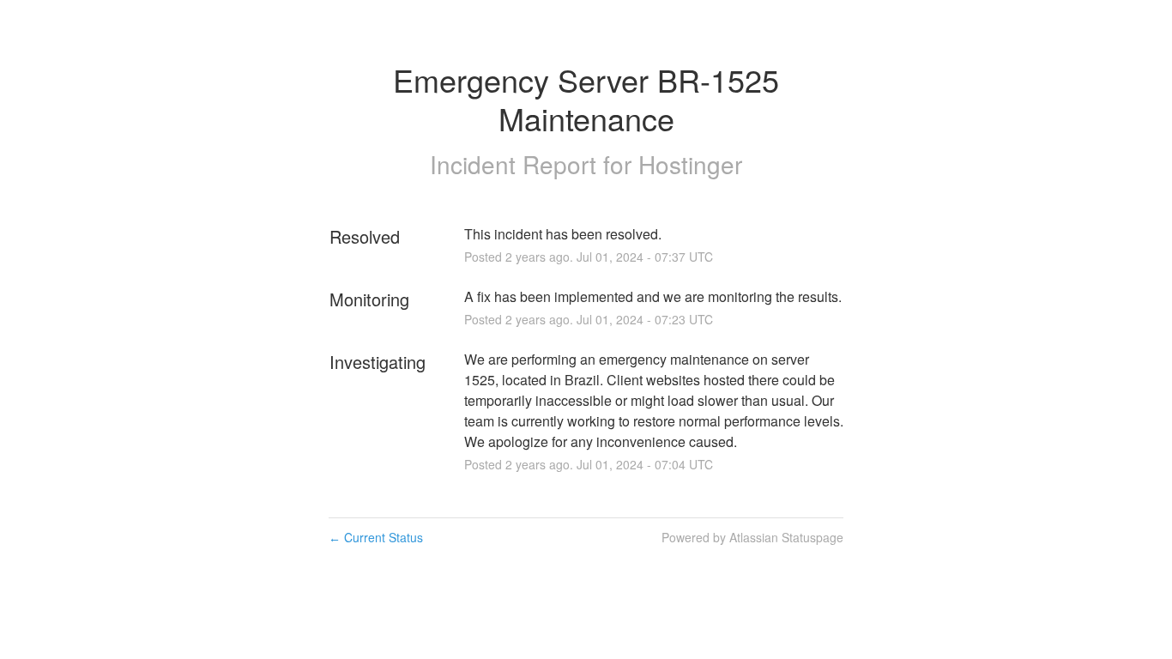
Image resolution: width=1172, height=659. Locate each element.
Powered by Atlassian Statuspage (752, 537)
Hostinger (690, 164)
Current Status (376, 537)
